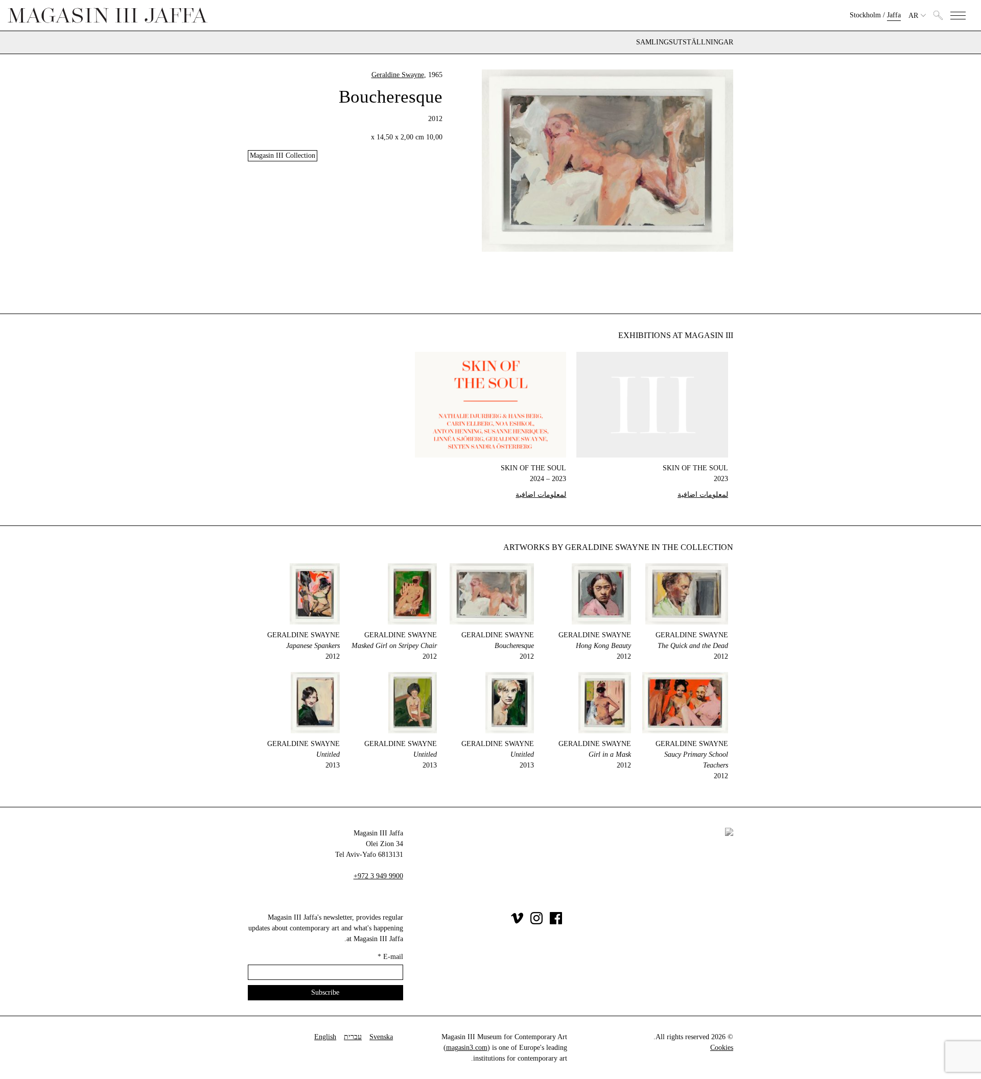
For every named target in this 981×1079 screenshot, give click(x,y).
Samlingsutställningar (684, 42)
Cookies (721, 1047)
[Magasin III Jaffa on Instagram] (536, 922)
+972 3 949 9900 (378, 876)
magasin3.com (466, 1047)
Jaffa (894, 15)
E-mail (390, 957)
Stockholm (865, 15)
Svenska (381, 1037)
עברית (353, 1037)
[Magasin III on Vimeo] (517, 922)
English (325, 1037)
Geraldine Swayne (397, 75)
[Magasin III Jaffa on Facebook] (556, 922)
